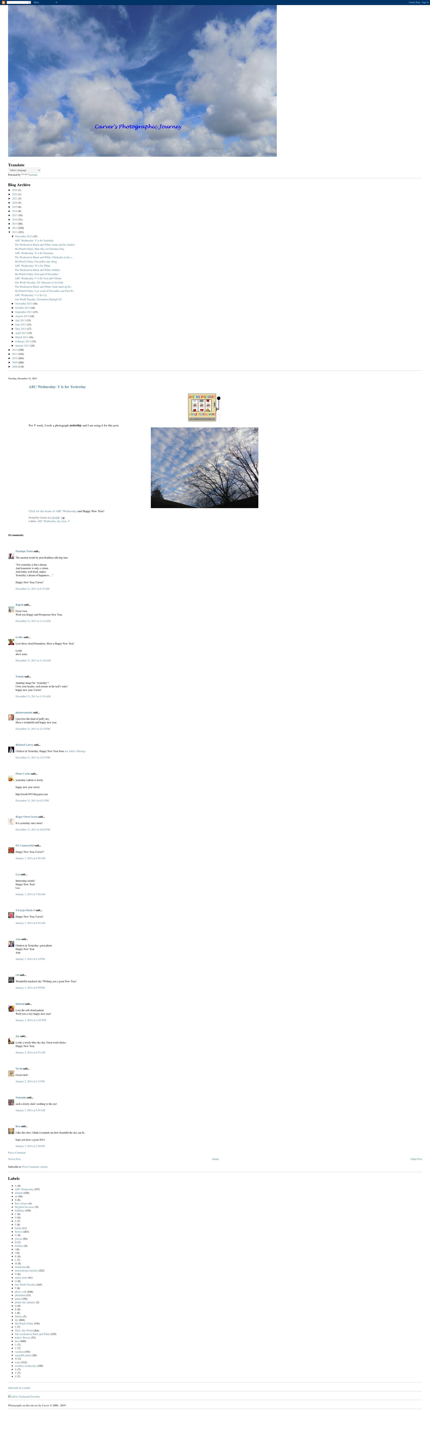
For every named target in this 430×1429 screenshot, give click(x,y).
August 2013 (22, 316)
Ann (18, 939)
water (18, 1362)
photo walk (21, 1291)
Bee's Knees (21, 1203)
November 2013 (24, 303)
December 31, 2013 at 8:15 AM (32, 588)
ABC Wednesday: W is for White (32, 265)
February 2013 (23, 341)
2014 (15, 228)
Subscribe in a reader (19, 1387)
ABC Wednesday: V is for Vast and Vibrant (38, 278)
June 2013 (21, 324)
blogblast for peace (25, 1207)
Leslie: (19, 637)
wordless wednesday (26, 1365)
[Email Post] (62, 517)
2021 (15, 198)
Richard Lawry (24, 745)
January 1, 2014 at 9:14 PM (30, 959)
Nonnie (20, 676)
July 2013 (20, 320)
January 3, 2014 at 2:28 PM (30, 1146)
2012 (15, 349)
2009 (15, 362)
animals (19, 1192)
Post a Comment (17, 1152)
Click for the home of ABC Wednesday (53, 511)
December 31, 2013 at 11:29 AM (33, 660)
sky (58, 521)
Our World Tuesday (25, 1284)
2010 (15, 358)
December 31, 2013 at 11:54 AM (33, 696)
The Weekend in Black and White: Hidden (37, 270)
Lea (18, 874)
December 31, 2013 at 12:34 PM (33, 728)
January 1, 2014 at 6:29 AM (30, 858)
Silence (19, 1316)
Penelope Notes (24, 551)
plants (18, 1298)
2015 (15, 223)
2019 (15, 206)
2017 (15, 215)
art (16, 1196)
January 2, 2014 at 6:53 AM (30, 1052)
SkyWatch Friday (24, 1323)
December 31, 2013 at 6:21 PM (32, 800)
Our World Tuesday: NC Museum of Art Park (39, 282)
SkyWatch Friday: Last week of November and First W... (45, 291)
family (18, 1228)
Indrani (20, 1004)
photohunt (20, 1295)
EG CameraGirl (25, 845)
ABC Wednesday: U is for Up (31, 295)
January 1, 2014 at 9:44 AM (30, 923)
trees (64, 521)
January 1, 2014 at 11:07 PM (31, 1020)
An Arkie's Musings (75, 751)
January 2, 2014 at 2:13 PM (30, 1081)
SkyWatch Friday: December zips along (36, 261)
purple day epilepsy (25, 1302)
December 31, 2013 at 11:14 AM (33, 621)
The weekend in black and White (32, 1334)
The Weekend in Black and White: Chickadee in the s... (44, 257)
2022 (15, 194)
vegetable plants (23, 1355)
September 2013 (24, 312)
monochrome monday (26, 1270)
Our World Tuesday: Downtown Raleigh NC (38, 299)
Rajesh (19, 604)
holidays (19, 1245)
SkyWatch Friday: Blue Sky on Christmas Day (39, 249)
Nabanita (21, 1097)
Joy (17, 1036)
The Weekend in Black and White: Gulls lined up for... (43, 286)
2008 (15, 366)
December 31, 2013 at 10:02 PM (33, 829)
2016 (15, 219)
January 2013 (22, 345)
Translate (33, 174)
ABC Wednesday (46, 521)
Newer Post (14, 1159)
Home (215, 1159)
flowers (19, 1231)
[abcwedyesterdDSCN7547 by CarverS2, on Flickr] (204, 507)
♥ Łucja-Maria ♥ (25, 910)
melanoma (20, 1267)
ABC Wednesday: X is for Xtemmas (34, 253)
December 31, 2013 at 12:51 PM (33, 757)
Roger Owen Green (27, 816)
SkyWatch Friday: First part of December (36, 274)
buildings (20, 1210)
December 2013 (24, 236)
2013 (15, 232)
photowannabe (24, 712)
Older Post (416, 1159)
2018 (15, 211)
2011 (15, 354)
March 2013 (22, 337)
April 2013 (21, 333)
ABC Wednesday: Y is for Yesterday (34, 240)
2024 (15, 190)
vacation (19, 1351)
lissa (18, 1126)
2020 (15, 202)
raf (17, 975)
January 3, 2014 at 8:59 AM (30, 1110)
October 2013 (23, 307)
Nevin (19, 1068)
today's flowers (23, 1337)
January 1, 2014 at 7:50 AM (30, 894)
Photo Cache (23, 773)
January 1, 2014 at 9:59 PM (30, 987)
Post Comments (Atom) (35, 1166)
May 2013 (21, 328)
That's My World (24, 1330)
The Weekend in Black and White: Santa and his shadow (45, 244)
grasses (18, 1238)
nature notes (21, 1277)
